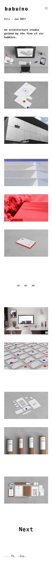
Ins (23, 556)
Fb (13, 556)
